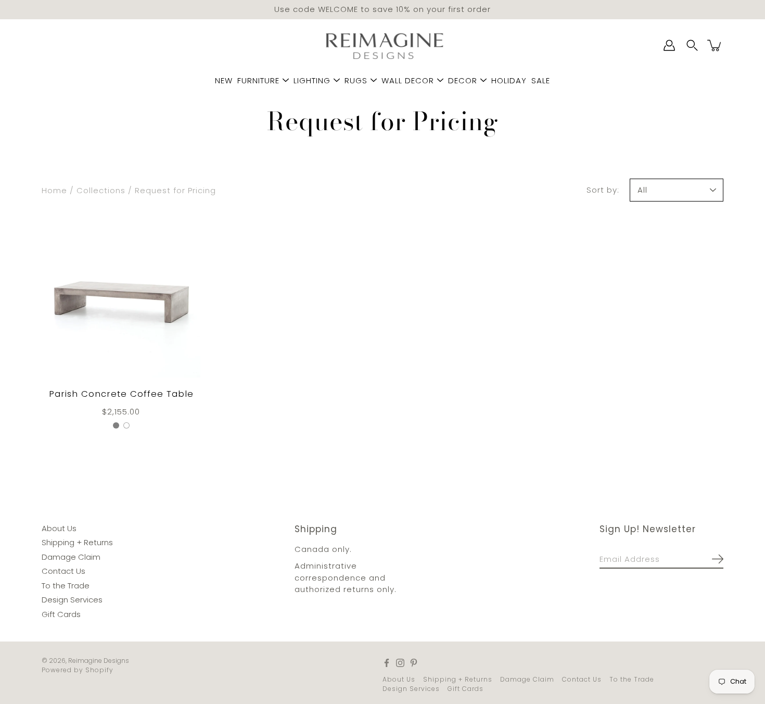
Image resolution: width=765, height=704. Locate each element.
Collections (100, 189)
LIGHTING (312, 80)
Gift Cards (61, 613)
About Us (59, 527)
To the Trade (66, 585)
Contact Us (63, 570)
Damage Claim (71, 556)
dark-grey (116, 425)
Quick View (121, 298)
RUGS (356, 80)
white (126, 425)
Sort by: (602, 189)
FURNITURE (258, 80)
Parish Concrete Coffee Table (121, 394)
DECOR (462, 80)
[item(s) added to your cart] (715, 45)
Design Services (72, 599)
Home (54, 189)
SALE (540, 80)
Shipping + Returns (77, 542)
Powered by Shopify (77, 669)
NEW (224, 80)
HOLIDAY (509, 80)
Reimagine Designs (98, 660)
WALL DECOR (407, 80)
